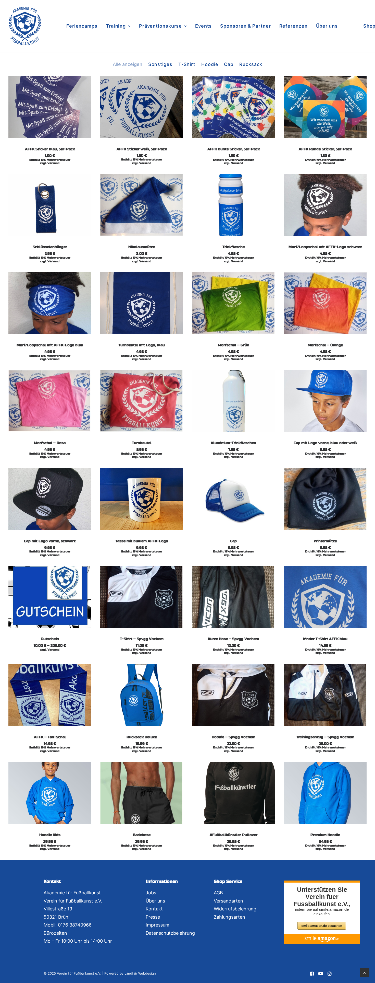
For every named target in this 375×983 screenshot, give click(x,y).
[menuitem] (82, 26)
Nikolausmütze (141, 247)
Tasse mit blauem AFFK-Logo (141, 541)
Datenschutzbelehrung (170, 933)
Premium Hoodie (325, 835)
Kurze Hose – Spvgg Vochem (233, 639)
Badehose (142, 835)
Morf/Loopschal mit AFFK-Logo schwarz (325, 247)
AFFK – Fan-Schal (50, 737)
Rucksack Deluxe (142, 737)
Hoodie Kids (49, 835)
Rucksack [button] (250, 64)
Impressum (157, 925)
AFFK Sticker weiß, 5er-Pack (142, 149)
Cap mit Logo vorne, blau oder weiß (325, 443)
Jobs (151, 892)
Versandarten (228, 901)
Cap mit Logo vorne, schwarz (50, 541)
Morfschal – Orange (325, 345)
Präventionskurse (160, 26)
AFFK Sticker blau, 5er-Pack (50, 149)
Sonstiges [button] (160, 64)
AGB (218, 892)
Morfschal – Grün (233, 345)
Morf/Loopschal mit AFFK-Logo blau (50, 345)
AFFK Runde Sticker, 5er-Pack (325, 149)
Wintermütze (325, 541)
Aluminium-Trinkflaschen (233, 443)
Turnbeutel (142, 443)
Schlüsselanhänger (50, 247)
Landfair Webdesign (140, 973)
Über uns (327, 26)
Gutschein (50, 639)
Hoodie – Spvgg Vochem (233, 737)
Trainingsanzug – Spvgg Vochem (325, 737)
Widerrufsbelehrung (235, 908)
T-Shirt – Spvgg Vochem (142, 639)
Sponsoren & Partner (245, 26)
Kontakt (154, 908)
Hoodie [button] (209, 64)
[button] (49, 107)
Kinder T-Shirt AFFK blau (325, 639)
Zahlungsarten (229, 917)
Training (116, 26)
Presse (153, 917)
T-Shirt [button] (186, 64)
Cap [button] (228, 64)
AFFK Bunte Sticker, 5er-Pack (233, 149)
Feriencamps (81, 26)
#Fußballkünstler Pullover (233, 835)
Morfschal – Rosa (50, 443)
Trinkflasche (233, 247)
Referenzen (293, 26)
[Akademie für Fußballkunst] (24, 26)
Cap (233, 541)
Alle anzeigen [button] (127, 64)
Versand (53, 163)
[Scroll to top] (364, 972)
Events (203, 26)
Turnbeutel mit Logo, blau (141, 345)
